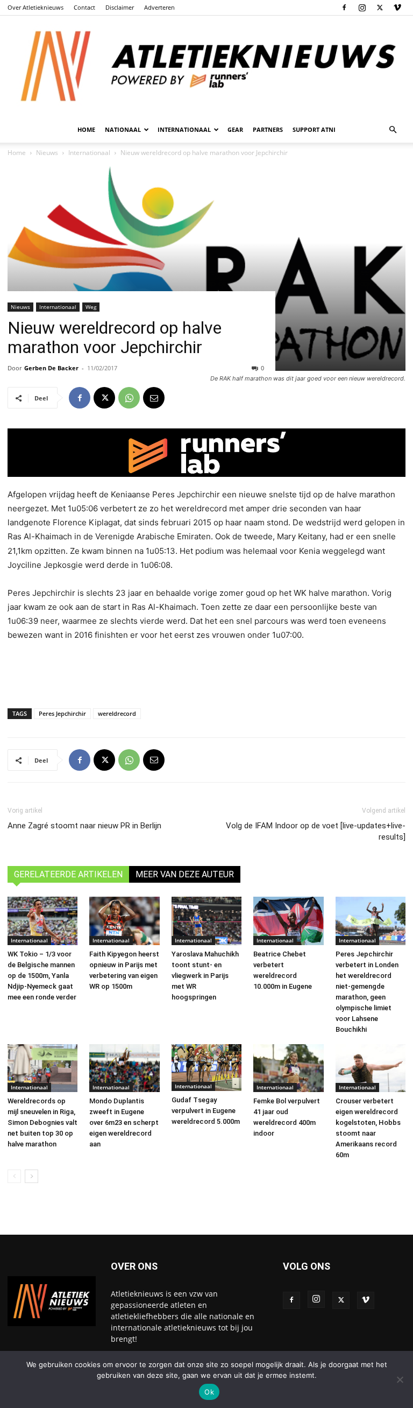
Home (86, 129)
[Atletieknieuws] (206, 66)
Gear (235, 129)
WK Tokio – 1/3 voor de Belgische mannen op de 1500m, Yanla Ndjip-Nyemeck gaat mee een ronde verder (42, 975)
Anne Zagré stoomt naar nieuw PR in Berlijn (84, 825)
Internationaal (57, 307)
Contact (84, 7)
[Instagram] (362, 7)
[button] (392, 130)
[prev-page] (14, 1176)
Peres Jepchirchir (62, 713)
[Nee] (399, 1379)
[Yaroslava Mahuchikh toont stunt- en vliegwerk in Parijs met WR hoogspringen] (206, 921)
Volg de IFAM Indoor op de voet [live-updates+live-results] (315, 831)
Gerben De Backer (51, 368)
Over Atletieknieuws (35, 7)
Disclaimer (119, 7)
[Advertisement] (206, 672)
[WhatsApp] (129, 398)
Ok (209, 1392)
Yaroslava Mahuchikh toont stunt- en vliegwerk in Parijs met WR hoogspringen (205, 975)
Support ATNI (314, 129)
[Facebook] (344, 7)
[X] (380, 7)
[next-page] (31, 1176)
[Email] (154, 398)
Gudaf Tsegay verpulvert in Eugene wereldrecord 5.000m (206, 1110)
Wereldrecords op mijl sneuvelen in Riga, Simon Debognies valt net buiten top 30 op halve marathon (42, 1122)
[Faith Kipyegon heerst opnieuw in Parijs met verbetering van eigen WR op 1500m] (124, 921)
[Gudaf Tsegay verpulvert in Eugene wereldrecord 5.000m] (206, 1067)
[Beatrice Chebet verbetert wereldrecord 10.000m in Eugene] (288, 921)
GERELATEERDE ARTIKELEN (68, 874)
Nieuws (20, 307)
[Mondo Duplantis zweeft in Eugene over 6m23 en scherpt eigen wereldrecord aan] (124, 1068)
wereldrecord (117, 713)
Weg (91, 307)
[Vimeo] (397, 7)
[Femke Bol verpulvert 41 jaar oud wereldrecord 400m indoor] (288, 1068)
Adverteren (159, 7)
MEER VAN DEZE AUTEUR (185, 874)
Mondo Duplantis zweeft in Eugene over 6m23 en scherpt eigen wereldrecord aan (124, 1122)
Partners (268, 129)
